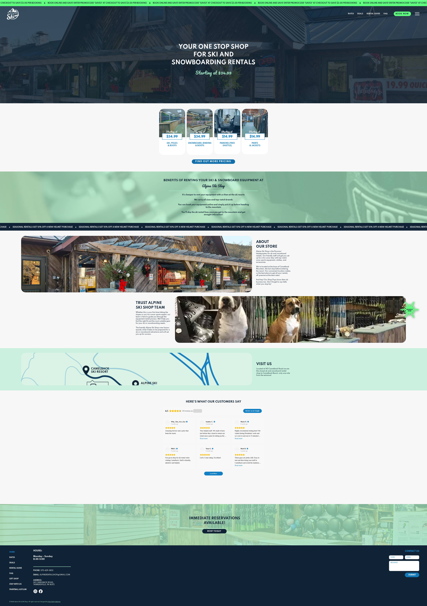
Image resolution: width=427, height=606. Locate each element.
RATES (12, 557)
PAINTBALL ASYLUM (18, 589)
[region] (172, 132)
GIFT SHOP (14, 579)
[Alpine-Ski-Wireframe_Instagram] (35, 591)
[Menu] (417, 13)
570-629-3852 (43, 570)
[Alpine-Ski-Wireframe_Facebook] (41, 591)
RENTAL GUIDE (15, 568)
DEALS (12, 563)
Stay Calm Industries (54, 601)
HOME (12, 552)
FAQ (11, 573)
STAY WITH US (15, 584)
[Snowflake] (409, 310)
